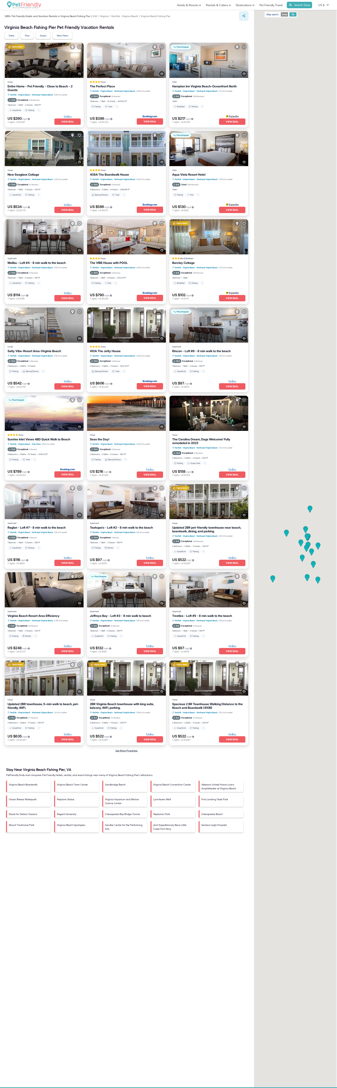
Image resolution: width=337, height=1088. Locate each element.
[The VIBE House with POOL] (126, 236)
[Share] (244, 16)
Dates (11, 35)
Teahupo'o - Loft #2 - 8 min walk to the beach (121, 527)
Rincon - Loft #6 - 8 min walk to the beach (201, 351)
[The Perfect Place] (126, 60)
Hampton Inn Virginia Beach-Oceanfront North (204, 86)
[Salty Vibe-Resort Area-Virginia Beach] (44, 325)
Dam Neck (36, 444)
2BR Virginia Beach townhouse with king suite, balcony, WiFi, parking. (122, 706)
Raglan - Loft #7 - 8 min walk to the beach (37, 527)
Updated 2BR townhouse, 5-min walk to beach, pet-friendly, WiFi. (43, 706)
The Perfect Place (102, 86)
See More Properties (126, 750)
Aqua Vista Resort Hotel (188, 174)
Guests (43, 35)
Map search (272, 14)
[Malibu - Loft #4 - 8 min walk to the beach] (44, 236)
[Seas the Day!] (126, 413)
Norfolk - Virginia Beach (20, 95)
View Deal (67, 121)
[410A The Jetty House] (126, 325)
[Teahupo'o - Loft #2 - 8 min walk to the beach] (126, 501)
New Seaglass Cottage (23, 174)
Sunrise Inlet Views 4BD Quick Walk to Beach (39, 439)
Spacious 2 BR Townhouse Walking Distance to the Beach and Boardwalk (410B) (207, 706)
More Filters (62, 35)
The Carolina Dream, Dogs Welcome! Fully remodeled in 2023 (201, 441)
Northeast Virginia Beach (42, 95)
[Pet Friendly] (79, 74)
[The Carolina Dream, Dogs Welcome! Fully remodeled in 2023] (208, 413)
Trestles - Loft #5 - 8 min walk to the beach (202, 616)
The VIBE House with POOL (109, 263)
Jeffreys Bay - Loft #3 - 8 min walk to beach (120, 616)
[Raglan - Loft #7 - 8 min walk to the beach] (44, 501)
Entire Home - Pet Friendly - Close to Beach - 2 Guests (40, 88)
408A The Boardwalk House (109, 174)
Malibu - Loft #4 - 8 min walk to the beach (37, 263)
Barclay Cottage (183, 263)
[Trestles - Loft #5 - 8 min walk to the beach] (208, 589)
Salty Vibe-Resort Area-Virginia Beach (34, 351)
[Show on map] (72, 47)
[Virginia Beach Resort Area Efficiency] (44, 589)
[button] (318, 546)
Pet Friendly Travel (271, 5)
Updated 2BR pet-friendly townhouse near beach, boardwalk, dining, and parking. (206, 529)
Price (27, 35)
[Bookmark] (79, 47)
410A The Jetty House (105, 351)
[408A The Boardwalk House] (126, 148)
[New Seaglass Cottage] (44, 148)
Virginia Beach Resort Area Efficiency (34, 616)
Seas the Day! (99, 439)
